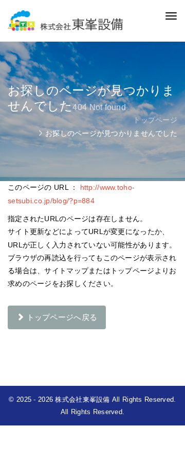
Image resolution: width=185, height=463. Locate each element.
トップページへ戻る (60, 317)
